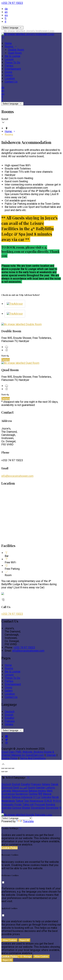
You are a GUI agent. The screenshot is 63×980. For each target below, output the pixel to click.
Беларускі (21, 794)
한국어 (57, 800)
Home (8, 43)
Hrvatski (6, 797)
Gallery (9, 75)
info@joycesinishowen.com (17, 476)
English (9, 714)
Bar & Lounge (12, 56)
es (6, 15)
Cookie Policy (9, 758)
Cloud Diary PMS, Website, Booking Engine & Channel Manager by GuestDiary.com (27, 753)
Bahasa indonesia (22, 797)
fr (6, 18)
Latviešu (6, 790)
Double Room (16, 49)
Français (10, 721)
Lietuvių (50, 787)
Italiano (9, 724)
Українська (36, 800)
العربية (23, 787)
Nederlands (8, 800)
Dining (8, 72)
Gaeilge (40, 787)
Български (8, 794)
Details (5, 359)
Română (50, 804)
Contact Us (11, 81)
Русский (39, 804)
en (6, 12)
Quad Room (15, 52)
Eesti (16, 787)
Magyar (47, 794)
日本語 (48, 800)
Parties (9, 65)
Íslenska (46, 797)
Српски (16, 807)
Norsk (55, 797)
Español (9, 718)
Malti (50, 790)
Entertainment (13, 68)
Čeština (33, 794)
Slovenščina (38, 807)
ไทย (26, 800)
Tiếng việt (28, 804)
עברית (36, 797)
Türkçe (19, 800)
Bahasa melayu (37, 790)
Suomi (31, 787)
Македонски (20, 790)
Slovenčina (52, 807)
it (5, 21)
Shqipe (26, 807)
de (6, 8)
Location (10, 78)
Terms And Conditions (33, 758)
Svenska (6, 807)
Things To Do (12, 62)
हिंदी (40, 794)
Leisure (9, 59)
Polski (18, 804)
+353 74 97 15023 (12, 3)
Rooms (9, 46)
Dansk (54, 784)
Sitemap (51, 755)
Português (7, 804)
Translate (28, 821)
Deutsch (9, 711)
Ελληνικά (6, 787)
